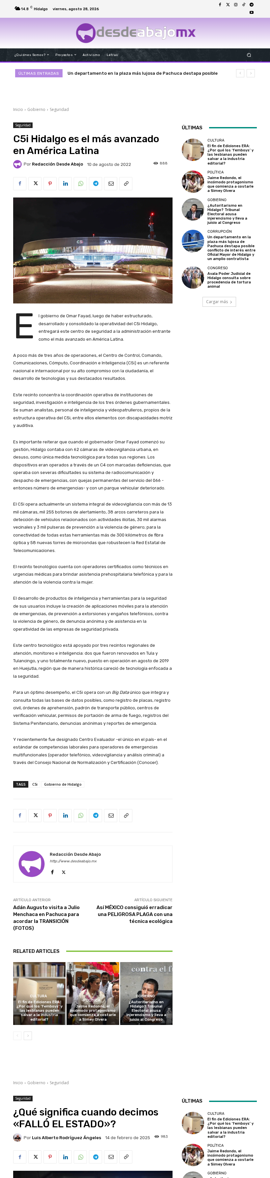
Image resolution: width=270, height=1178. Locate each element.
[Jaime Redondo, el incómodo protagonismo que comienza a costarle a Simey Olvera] (93, 993)
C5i (35, 784)
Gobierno (36, 109)
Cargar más (217, 301)
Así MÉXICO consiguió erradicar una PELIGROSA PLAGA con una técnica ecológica (134, 914)
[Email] (110, 183)
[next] (251, 73)
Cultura (38, 996)
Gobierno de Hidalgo (63, 784)
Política (91, 1000)
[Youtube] (252, 13)
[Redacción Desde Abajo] (18, 164)
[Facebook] (220, 5)
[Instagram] (236, 5)
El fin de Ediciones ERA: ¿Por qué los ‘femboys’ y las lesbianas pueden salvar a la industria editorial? (39, 1011)
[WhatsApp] (80, 183)
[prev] (240, 73)
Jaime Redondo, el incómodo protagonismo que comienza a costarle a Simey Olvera (93, 1013)
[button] (249, 54)
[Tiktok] (244, 5)
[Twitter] (228, 5)
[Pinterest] (50, 183)
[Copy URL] (125, 183)
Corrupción (219, 231)
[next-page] (28, 1036)
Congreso (217, 268)
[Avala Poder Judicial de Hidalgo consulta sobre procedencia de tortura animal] (193, 277)
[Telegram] (252, 5)
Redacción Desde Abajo (57, 164)
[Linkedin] (65, 183)
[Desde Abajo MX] (136, 32)
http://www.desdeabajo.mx (73, 861)
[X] (34, 183)
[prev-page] (17, 1036)
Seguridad (59, 109)
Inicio (18, 109)
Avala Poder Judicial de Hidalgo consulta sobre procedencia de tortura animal (229, 280)
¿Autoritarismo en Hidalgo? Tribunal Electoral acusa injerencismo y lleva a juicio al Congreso (146, 1011)
